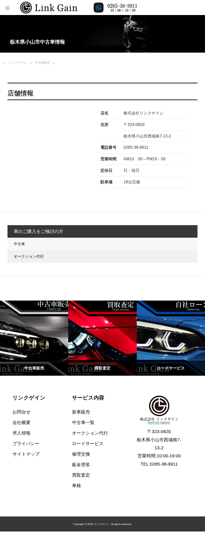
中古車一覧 (83, 422)
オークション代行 (29, 256)
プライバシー (26, 443)
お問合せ (21, 412)
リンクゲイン (29, 397)
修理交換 (81, 454)
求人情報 (21, 433)
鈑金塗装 (81, 464)
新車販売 (81, 412)
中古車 (19, 244)
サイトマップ (26, 454)
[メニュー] (7, 7)
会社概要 (21, 422)
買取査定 (81, 475)
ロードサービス (88, 443)
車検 (76, 485)
